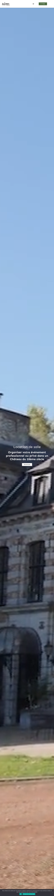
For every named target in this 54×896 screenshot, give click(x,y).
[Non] (52, 892)
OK (20, 894)
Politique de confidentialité (29, 894)
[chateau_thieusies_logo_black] (5, 2)
